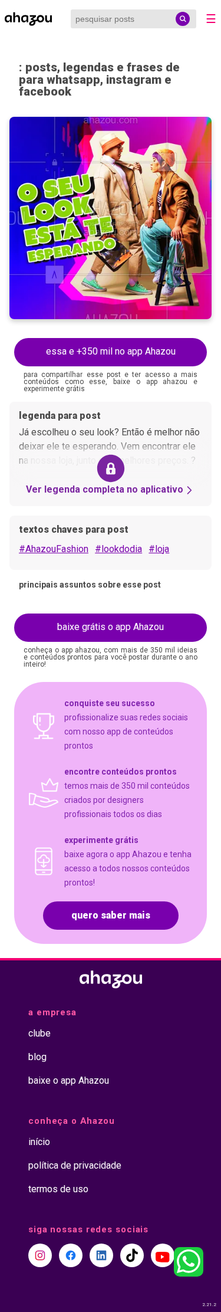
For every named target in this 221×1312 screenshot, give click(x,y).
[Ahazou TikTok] (132, 1255)
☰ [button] (211, 19)
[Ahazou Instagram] (40, 1255)
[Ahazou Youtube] (162, 1255)
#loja (159, 549)
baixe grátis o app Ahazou (110, 626)
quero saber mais (110, 915)
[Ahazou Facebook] (71, 1255)
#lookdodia (118, 549)
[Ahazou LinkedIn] (101, 1255)
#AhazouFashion (53, 549)
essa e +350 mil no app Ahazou (111, 351)
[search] (183, 19)
